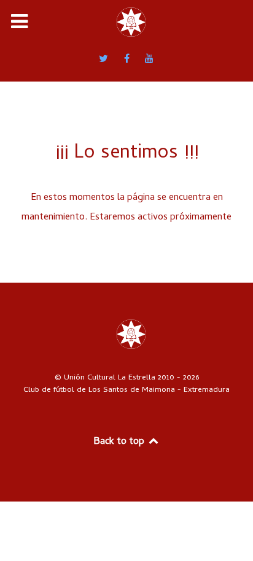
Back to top (120, 442)
